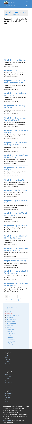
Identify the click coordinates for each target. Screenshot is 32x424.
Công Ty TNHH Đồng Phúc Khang (15, 60)
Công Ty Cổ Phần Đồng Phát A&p (15, 261)
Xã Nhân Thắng (11, 341)
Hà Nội (6, 355)
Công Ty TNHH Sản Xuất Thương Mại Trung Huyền (15, 94)
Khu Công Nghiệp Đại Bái (13, 315)
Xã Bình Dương (11, 321)
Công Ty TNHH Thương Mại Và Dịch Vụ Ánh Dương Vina (16, 272)
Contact (9, 420)
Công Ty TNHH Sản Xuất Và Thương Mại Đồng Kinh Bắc (16, 284)
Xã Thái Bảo (10, 317)
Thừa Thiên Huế (9, 383)
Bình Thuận (8, 380)
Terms (4, 420)
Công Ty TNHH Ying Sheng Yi (14, 180)
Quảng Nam (8, 376)
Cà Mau (7, 402)
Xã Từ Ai (9, 311)
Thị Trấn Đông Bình (12, 319)
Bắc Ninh (7, 357)
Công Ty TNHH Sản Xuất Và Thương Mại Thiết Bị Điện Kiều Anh (16, 237)
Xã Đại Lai (9, 331)
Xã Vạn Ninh (10, 343)
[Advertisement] (16, 42)
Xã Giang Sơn (10, 335)
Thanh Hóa (7, 374)
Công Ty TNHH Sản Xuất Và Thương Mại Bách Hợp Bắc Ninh (16, 249)
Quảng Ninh (8, 364)
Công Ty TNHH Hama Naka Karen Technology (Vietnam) (15, 119)
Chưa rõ (9, 327)
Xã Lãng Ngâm (11, 339)
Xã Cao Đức (10, 325)
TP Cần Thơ (8, 395)
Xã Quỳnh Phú (10, 345)
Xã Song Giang (11, 333)
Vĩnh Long (7, 397)
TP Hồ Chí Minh (9, 393)
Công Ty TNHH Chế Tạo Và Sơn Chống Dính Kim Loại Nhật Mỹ (14, 82)
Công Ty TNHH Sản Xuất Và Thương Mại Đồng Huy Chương (16, 144)
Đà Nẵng (7, 378)
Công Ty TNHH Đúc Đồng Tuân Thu (15, 190)
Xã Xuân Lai (10, 337)
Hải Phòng (7, 361)
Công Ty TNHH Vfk (10, 70)
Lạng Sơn (7, 359)
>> (15, 297)
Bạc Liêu (7, 399)
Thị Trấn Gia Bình (11, 323)
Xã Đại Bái (9, 313)
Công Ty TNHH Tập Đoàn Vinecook (15, 226)
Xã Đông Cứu (10, 329)
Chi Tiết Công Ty (12, 2)
